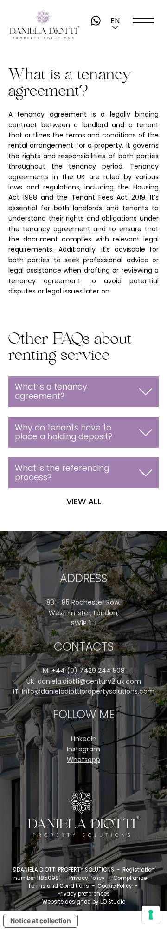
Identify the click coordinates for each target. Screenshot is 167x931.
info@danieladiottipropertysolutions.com (88, 691)
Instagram (83, 749)
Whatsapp (83, 759)
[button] (115, 21)
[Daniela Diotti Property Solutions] (44, 24)
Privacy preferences (84, 894)
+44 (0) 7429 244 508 (88, 670)
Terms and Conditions (58, 886)
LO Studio (112, 901)
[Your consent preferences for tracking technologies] (151, 915)
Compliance (130, 878)
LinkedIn (83, 738)
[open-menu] (144, 20)
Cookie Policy (114, 886)
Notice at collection (40, 920)
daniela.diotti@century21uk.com (89, 681)
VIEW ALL (83, 501)
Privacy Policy (87, 878)
